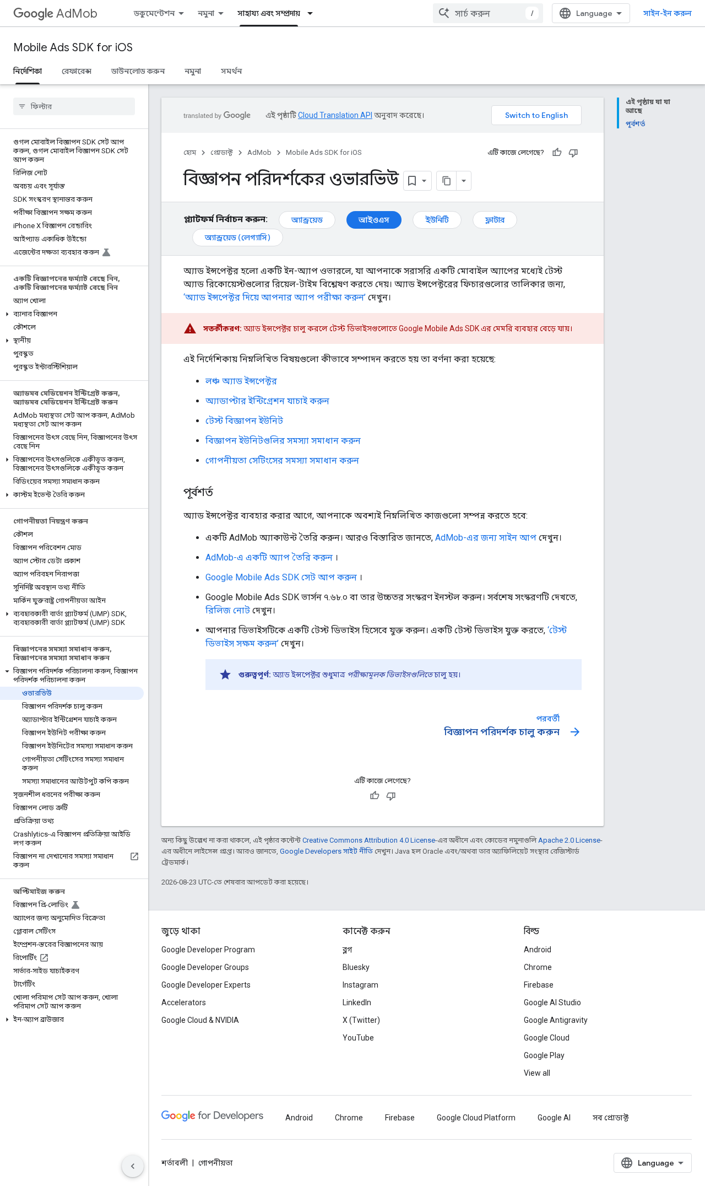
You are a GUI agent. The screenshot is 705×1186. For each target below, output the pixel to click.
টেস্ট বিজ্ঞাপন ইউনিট (244, 421)
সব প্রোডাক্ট (610, 1117)
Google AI (554, 1117)
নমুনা (206, 13)
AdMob (76, 13)
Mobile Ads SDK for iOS (73, 48)
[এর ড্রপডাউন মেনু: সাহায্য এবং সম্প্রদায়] (313, 13)
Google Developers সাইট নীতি (326, 851)
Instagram (360, 984)
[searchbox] (74, 106)
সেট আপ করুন (281, 577)
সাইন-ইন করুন (667, 13)
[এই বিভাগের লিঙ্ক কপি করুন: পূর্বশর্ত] (224, 493)
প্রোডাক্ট (221, 152)
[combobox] (488, 13)
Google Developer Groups (205, 967)
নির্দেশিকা (27, 71)
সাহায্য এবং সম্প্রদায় (268, 13)
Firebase (539, 984)
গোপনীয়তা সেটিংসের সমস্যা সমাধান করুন (282, 460)
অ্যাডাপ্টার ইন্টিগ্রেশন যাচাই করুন (267, 401)
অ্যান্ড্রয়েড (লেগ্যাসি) (237, 237)
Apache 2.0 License (569, 840)
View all (537, 1073)
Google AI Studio (552, 1002)
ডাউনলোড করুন (138, 71)
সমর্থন (231, 71)
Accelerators (183, 1002)
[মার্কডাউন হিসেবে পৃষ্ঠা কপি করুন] (447, 180)
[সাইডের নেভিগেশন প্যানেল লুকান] (133, 1166)
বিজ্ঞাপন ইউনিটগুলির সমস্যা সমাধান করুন (283, 440)
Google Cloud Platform (476, 1117)
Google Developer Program (208, 949)
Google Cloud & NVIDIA (200, 1020)
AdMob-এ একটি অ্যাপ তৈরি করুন (269, 557)
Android (537, 949)
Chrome (538, 967)
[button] (72, 314)
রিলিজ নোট (227, 610)
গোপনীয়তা (215, 1162)
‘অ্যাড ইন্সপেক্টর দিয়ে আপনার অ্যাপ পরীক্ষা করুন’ (274, 297)
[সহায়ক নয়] (573, 152)
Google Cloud (547, 1037)
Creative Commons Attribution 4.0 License (368, 840)
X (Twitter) (361, 1020)
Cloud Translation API (335, 115)
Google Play (544, 1055)
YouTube (358, 1037)
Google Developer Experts (206, 984)
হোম (189, 152)
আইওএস (374, 220)
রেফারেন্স (76, 71)
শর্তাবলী (174, 1162)
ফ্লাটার (495, 220)
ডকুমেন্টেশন (154, 13)
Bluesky (356, 967)
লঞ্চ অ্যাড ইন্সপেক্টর (241, 381)
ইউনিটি (437, 220)
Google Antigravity (556, 1020)
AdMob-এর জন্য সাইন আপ (485, 537)
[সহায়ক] (557, 152)
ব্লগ (347, 949)
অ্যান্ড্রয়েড (307, 220)
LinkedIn (357, 1002)
